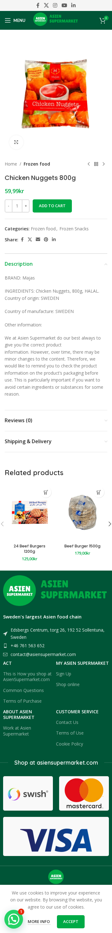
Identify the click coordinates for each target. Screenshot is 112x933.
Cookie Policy (69, 744)
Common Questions (23, 690)
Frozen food (37, 164)
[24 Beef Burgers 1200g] (29, 512)
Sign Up (63, 674)
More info (39, 921)
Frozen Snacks (74, 229)
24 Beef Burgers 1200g (29, 548)
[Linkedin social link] (73, 5)
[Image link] (56, 593)
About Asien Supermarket (19, 714)
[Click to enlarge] (16, 142)
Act (7, 663)
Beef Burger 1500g (82, 546)
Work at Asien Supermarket (17, 730)
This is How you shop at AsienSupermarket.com (27, 676)
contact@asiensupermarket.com (43, 654)
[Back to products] (96, 164)
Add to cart (52, 205)
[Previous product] (88, 164)
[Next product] (103, 164)
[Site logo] (56, 20)
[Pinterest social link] (46, 239)
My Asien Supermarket (82, 663)
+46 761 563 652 (27, 645)
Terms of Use (70, 733)
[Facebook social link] (38, 5)
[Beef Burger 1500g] (82, 512)
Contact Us (67, 722)
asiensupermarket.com (67, 762)
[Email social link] (38, 239)
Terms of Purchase (22, 701)
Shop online (68, 684)
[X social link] (46, 5)
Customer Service (77, 712)
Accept (70, 921)
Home (11, 164)
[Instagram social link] (55, 5)
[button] (45, 492)
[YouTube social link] (64, 5)
